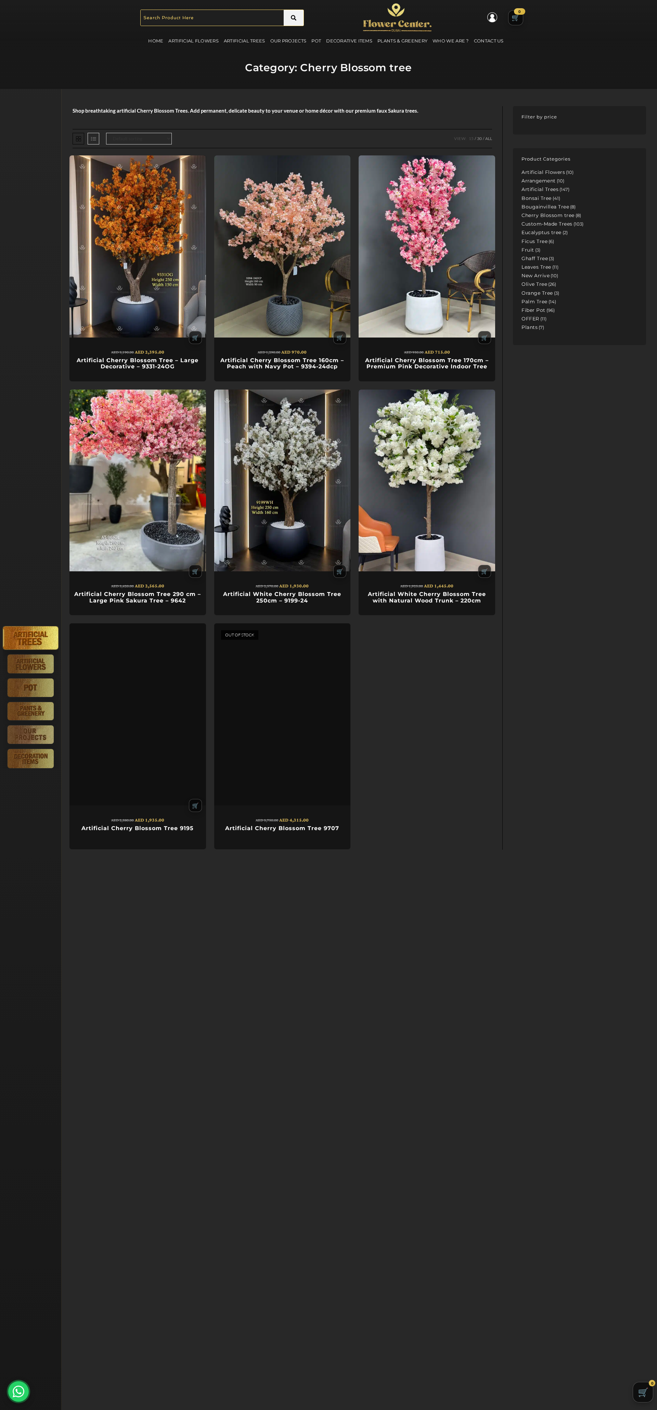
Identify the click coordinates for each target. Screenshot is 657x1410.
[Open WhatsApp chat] (18, 1391)
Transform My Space (328, 747)
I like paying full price (328, 765)
